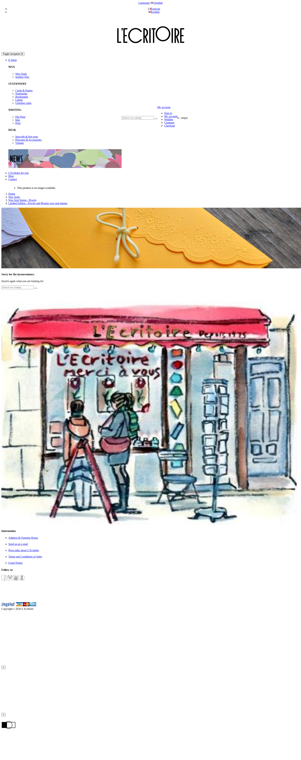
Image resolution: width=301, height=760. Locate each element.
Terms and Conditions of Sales (25, 556)
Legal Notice (15, 562)
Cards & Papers (24, 90)
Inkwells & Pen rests (26, 136)
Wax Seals (21, 73)
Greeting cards (23, 103)
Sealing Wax (22, 76)
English (155, 11)
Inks (17, 119)
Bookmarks (21, 96)
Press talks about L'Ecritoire (23, 550)
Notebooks (21, 93)
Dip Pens (20, 116)
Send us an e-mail (18, 544)
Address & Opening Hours (23, 537)
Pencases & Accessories (28, 139)
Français (155, 8)
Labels (19, 99)
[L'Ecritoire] (150, 50)
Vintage (19, 142)
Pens (18, 123)
